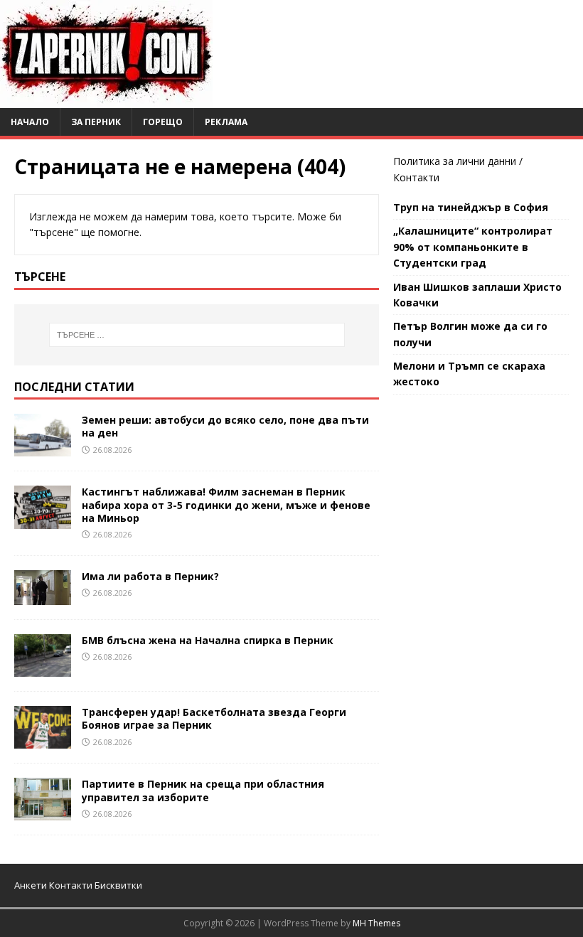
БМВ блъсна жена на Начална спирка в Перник (207, 640)
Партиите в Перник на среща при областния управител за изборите (203, 790)
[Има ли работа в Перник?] (42, 597)
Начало (30, 122)
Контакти (416, 177)
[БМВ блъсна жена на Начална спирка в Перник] (42, 668)
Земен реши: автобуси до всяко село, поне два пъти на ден (225, 426)
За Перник (96, 122)
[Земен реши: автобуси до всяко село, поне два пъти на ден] (42, 448)
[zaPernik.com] (106, 100)
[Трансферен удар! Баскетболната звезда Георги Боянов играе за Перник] (42, 740)
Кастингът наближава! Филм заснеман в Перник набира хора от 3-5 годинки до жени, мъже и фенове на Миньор (226, 504)
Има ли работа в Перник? (150, 576)
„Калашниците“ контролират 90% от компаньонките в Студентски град (472, 246)
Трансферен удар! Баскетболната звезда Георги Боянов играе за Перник (214, 718)
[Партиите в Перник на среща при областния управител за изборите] (42, 812)
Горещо (163, 122)
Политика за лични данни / (458, 161)
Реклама (226, 122)
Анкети (30, 885)
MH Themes (376, 923)
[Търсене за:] (197, 335)
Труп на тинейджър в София (470, 207)
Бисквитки (118, 885)
